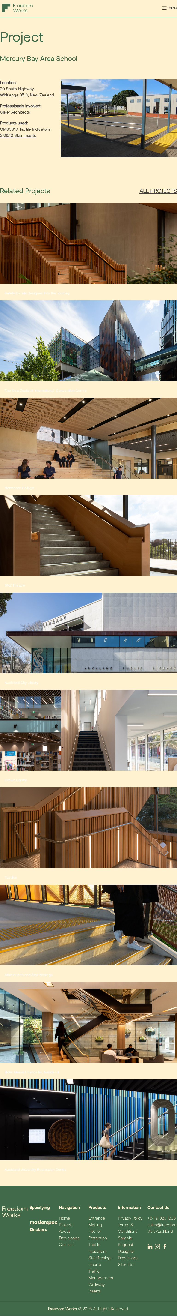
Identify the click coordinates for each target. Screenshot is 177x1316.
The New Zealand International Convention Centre (46, 390)
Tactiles (11, 877)
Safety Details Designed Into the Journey (37, 293)
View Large (173, 207)
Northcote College (19, 488)
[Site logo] (17, 7)
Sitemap (125, 1264)
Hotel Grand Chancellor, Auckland (32, 1072)
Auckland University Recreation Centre (36, 1169)
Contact (66, 1244)
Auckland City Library (21, 682)
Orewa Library (16, 780)
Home (64, 1218)
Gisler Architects (15, 112)
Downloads (69, 1237)
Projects (66, 1224)
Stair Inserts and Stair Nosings (29, 975)
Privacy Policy (130, 1218)
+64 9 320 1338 (162, 1218)
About (64, 1231)
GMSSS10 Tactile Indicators (25, 129)
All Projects (158, 191)
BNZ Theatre (15, 585)
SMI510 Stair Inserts (18, 135)
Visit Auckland (160, 1231)
